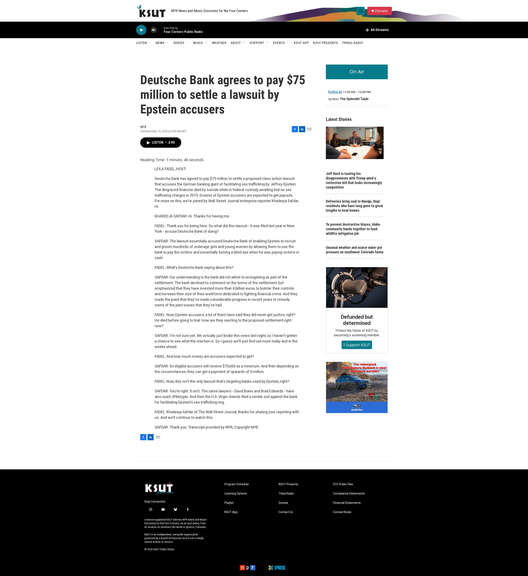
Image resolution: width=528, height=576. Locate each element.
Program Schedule (236, 484)
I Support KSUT (357, 344)
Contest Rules (342, 512)
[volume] (153, 30)
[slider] (160, 30)
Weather (219, 43)
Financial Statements (347, 502)
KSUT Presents (325, 43)
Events (279, 43)
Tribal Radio (352, 43)
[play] (141, 30)
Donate (381, 11)
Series (178, 43)
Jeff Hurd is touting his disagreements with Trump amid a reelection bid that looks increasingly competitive (354, 180)
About (236, 43)
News (160, 43)
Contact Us (286, 512)
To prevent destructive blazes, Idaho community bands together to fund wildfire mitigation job (353, 229)
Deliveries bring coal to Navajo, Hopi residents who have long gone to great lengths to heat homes (354, 205)
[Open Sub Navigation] (150, 43)
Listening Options (235, 493)
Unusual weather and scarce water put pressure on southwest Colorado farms (354, 249)
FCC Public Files (343, 484)
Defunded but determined (357, 320)
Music (198, 43)
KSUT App (301, 43)
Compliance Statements (349, 493)
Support (257, 43)
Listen (141, 43)
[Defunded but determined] (357, 287)
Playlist (229, 502)
